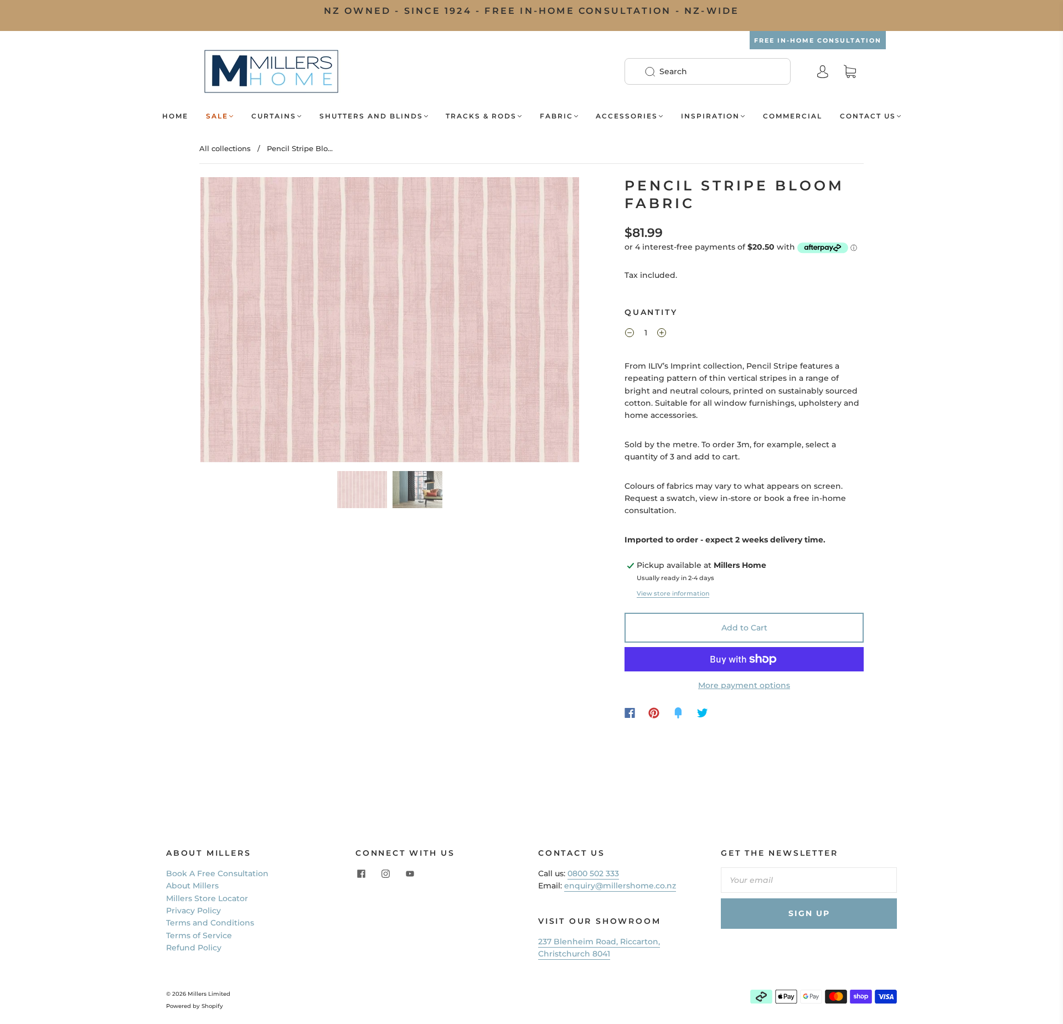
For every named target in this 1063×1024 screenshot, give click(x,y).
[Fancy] (678, 713)
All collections (225, 148)
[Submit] (657, 71)
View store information (673, 593)
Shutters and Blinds (371, 116)
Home (175, 116)
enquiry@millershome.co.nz (620, 886)
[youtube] (410, 874)
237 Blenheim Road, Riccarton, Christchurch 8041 (599, 948)
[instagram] (385, 874)
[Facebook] (630, 713)
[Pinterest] (654, 713)
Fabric (556, 116)
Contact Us (868, 116)
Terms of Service (199, 935)
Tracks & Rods (481, 116)
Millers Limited (209, 993)
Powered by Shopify (194, 1006)
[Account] (822, 71)
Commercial (792, 116)
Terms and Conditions (210, 923)
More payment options (744, 685)
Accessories (627, 116)
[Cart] (850, 72)
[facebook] (361, 874)
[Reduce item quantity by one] (629, 334)
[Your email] (809, 880)
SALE (217, 116)
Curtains (273, 116)
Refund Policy (193, 948)
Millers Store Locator (207, 898)
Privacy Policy (193, 911)
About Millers (192, 886)
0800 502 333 (593, 873)
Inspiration (710, 116)
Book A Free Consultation (217, 873)
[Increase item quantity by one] (661, 334)
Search (673, 71)
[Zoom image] (389, 321)
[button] (238, 321)
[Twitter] (702, 713)
